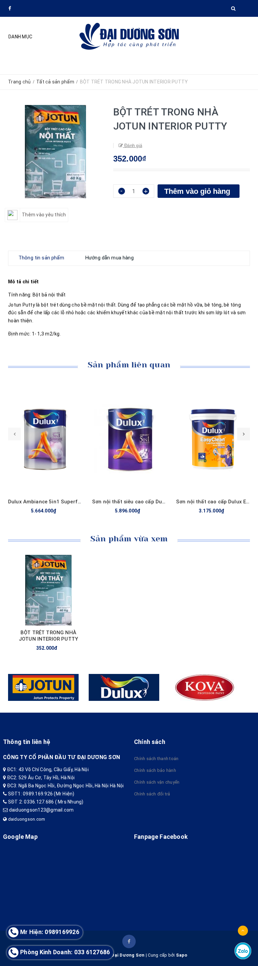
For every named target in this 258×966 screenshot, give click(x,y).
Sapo (181, 955)
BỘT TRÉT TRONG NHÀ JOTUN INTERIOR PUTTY (48, 636)
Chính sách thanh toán (156, 758)
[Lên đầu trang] (243, 931)
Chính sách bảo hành (155, 770)
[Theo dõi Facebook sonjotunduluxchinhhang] (129, 941)
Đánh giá (132, 145)
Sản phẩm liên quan (129, 364)
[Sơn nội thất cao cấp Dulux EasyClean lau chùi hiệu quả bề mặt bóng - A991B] (213, 439)
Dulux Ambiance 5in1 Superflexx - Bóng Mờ (61, 502)
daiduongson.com (26, 819)
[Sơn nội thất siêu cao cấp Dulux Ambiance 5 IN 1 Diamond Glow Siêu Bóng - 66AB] (129, 439)
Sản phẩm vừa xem (129, 538)
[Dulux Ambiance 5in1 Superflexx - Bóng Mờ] (45, 439)
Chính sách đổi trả (152, 793)
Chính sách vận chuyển (156, 782)
